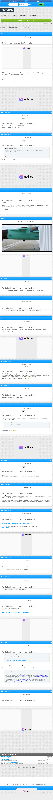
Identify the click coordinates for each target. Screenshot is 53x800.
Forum (5, 15)
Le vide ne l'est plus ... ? (6, 759)
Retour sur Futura (13, 1)
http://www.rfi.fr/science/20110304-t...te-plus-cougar (15, 77)
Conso (16, 784)
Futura (8, 784)
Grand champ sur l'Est (6, 756)
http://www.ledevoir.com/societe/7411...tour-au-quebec (16, 523)
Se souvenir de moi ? (34, 4)
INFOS (30, 15)
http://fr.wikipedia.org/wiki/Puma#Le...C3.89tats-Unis (15, 612)
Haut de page (43, 784)
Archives (12, 784)
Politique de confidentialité (34, 784)
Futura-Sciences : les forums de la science (17, 15)
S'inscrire (39, 1)
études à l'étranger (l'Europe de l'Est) (9, 762)
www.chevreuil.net (6, 527)
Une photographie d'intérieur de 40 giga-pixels (22, 749)
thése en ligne (37, 749)
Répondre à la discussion (26, 20)
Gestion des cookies (23, 784)
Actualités (35, 15)
